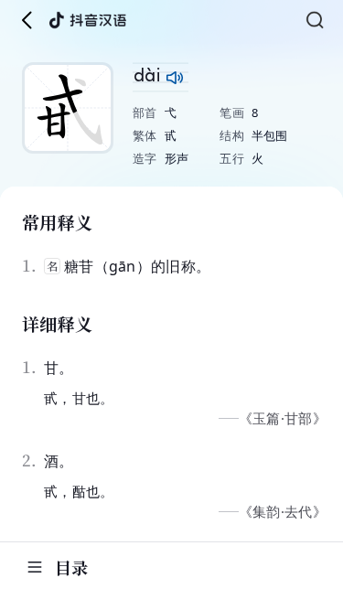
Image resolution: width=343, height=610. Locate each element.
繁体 (145, 135)
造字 (145, 158)
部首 (145, 112)
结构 (232, 135)
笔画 (232, 112)
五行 (232, 158)
